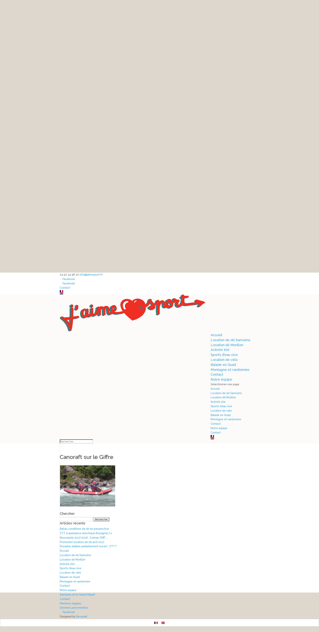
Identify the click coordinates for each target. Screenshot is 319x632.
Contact (65, 287)
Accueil (216, 335)
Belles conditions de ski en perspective (84, 528)
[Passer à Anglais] (159, 293)
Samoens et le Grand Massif (77, 594)
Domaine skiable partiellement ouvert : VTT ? (88, 546)
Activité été (220, 350)
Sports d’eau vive (224, 355)
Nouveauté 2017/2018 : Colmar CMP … (83, 537)
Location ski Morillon (227, 345)
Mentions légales (70, 603)
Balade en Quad (223, 365)
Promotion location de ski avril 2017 (82, 542)
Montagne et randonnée (230, 370)
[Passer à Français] (156, 622)
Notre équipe (221, 379)
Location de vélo (224, 360)
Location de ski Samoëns (230, 340)
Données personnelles (74, 607)
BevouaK (81, 616)
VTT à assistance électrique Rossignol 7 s (86, 533)
